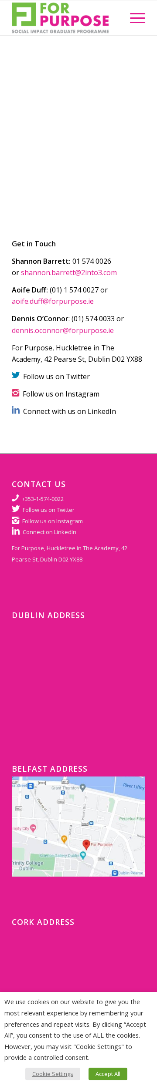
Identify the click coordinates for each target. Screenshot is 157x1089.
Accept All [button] (108, 1074)
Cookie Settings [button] (52, 1074)
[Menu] (133, 17)
